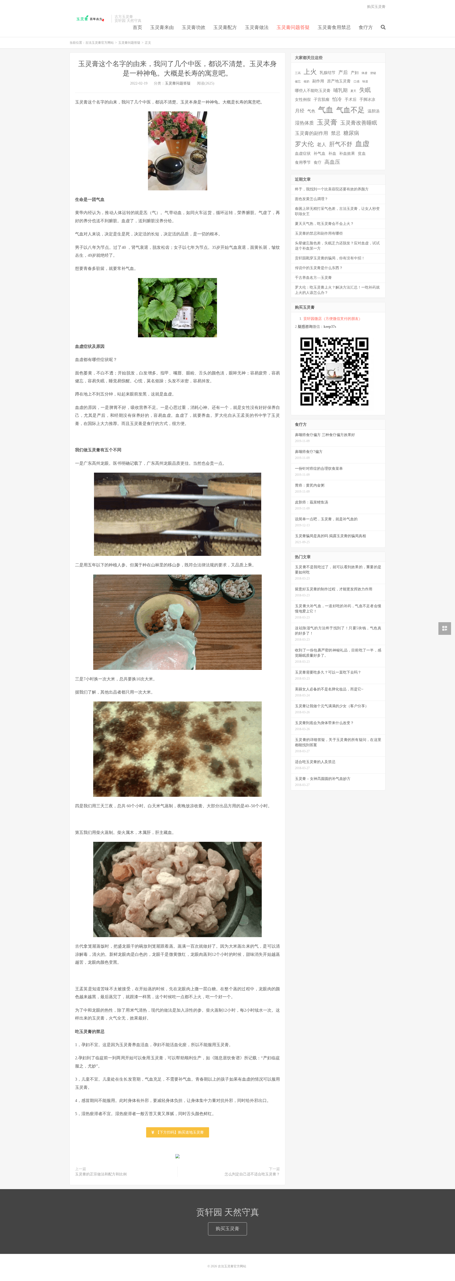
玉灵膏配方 (225, 27)
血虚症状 (303, 153)
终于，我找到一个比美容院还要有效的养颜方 (332, 189)
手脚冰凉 (367, 99)
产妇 (355, 73)
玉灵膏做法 (257, 27)
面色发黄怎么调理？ (311, 199)
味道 (365, 81)
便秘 (373, 73)
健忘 (298, 81)
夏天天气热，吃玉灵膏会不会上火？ (324, 224)
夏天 (353, 91)
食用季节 (303, 162)
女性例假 (303, 99)
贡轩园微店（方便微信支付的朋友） (332, 319)
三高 (298, 73)
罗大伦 (304, 144)
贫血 (362, 153)
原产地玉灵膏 (339, 81)
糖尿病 (351, 133)
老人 (321, 144)
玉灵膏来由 (162, 27)
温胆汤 (373, 111)
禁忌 (335, 133)
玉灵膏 (327, 122)
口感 (356, 81)
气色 (311, 111)
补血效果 (347, 153)
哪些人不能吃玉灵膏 (312, 90)
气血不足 (350, 110)
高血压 (332, 162)
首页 (137, 27)
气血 (325, 110)
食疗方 (366, 27)
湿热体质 (304, 123)
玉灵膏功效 (193, 27)
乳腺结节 (327, 73)
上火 (310, 71)
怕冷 (337, 99)
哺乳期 (340, 90)
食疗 (318, 162)
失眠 (365, 90)
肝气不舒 (340, 144)
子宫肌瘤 (321, 99)
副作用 (318, 81)
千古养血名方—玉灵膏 (313, 278)
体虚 (364, 73)
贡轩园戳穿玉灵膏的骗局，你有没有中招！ (330, 258)
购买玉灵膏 (376, 7)
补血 (332, 153)
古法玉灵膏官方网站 (89, 18)
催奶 (306, 81)
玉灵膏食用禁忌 (334, 27)
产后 (343, 72)
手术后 (351, 99)
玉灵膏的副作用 (311, 133)
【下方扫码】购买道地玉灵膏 (179, 1132)
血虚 (362, 144)
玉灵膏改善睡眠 (358, 123)
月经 (299, 110)
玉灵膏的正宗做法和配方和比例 (101, 1174)
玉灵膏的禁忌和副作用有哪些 (319, 233)
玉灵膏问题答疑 (293, 27)
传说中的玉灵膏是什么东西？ (319, 268)
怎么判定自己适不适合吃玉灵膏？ (252, 1174)
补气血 (319, 153)
